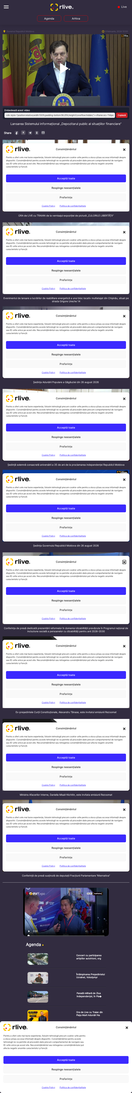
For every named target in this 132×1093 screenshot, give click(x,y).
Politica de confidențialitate (73, 1087)
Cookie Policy (48, 1087)
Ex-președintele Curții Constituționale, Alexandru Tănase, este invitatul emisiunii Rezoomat (66, 712)
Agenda (49, 18)
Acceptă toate (66, 1060)
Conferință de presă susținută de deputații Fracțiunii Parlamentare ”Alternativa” (66, 875)
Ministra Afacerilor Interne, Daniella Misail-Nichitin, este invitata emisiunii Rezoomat (66, 794)
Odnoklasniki (37, 132)
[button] (127, 1027)
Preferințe (66, 1079)
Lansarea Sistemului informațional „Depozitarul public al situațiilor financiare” (66, 124)
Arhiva (76, 18)
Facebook (17, 132)
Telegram (30, 132)
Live (123, 6)
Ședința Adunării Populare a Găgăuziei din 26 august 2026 (66, 382)
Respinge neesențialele (66, 1069)
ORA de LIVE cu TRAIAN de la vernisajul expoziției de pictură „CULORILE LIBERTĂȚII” (66, 215)
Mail (43, 132)
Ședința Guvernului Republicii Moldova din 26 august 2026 (66, 545)
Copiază (122, 115)
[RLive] (63, 8)
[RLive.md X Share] (23, 132)
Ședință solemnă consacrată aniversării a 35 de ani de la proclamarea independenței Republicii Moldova (66, 464)
